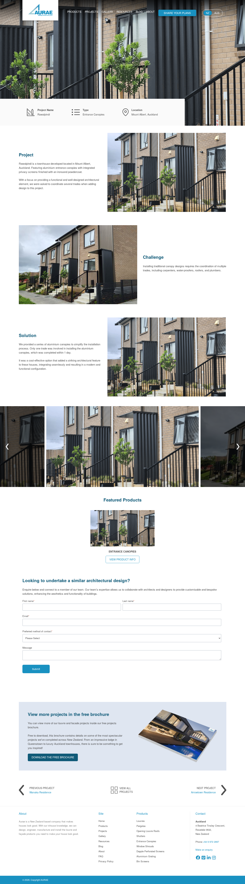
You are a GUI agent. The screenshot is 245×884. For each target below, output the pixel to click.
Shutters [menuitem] (140, 836)
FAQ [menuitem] (100, 856)
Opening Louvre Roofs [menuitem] (148, 831)
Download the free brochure (53, 757)
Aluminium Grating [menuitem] (146, 856)
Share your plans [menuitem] (177, 13)
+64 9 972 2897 (211, 841)
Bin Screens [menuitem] (142, 861)
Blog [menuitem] (139, 11)
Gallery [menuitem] (107, 11)
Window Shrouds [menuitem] (145, 846)
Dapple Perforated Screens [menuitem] (150, 851)
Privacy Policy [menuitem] (106, 861)
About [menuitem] (150, 11)
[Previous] (7, 446)
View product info (122, 559)
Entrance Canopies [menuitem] (146, 841)
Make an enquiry (204, 849)
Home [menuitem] (101, 821)
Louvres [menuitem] (140, 821)
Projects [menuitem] (91, 11)
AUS (216, 13)
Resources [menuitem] (124, 11)
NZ (207, 13)
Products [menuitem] (74, 11)
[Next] (238, 446)
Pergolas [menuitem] (141, 826)
